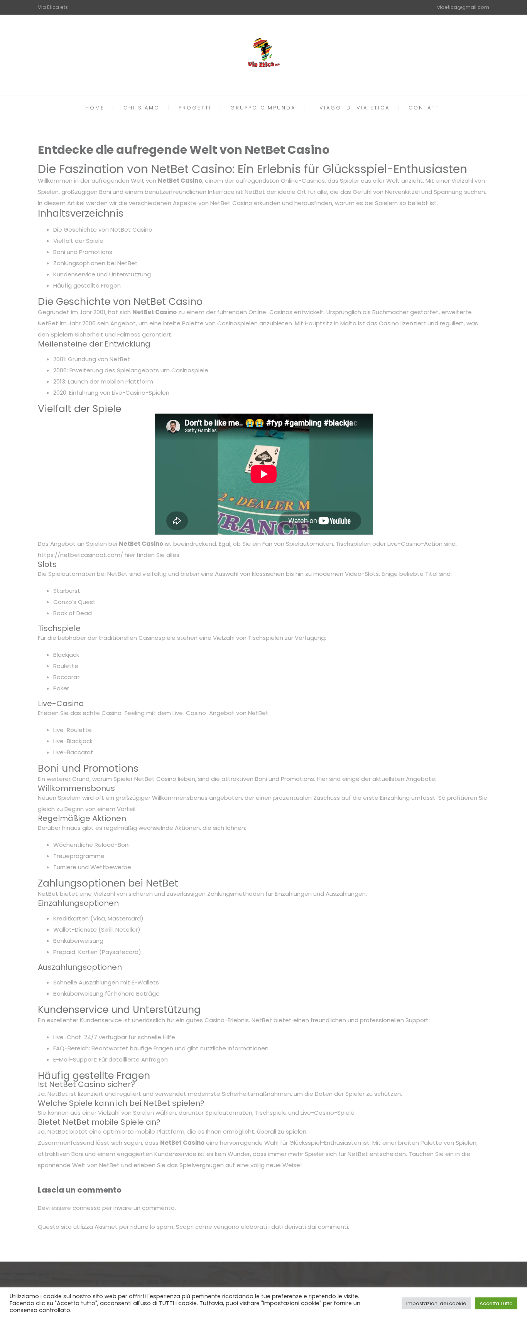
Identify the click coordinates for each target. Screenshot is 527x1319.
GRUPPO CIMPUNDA (263, 107)
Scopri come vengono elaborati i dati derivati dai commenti (262, 1227)
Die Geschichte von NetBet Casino (102, 229)
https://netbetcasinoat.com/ (80, 555)
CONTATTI (425, 107)
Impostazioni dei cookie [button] (436, 1303)
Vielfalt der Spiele (78, 241)
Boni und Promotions (82, 252)
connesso (87, 1208)
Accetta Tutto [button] (496, 1303)
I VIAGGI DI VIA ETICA (352, 107)
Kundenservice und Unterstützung (102, 274)
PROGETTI (195, 107)
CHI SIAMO (141, 107)
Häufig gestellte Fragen (87, 285)
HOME (95, 107)
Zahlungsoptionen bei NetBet (95, 263)
